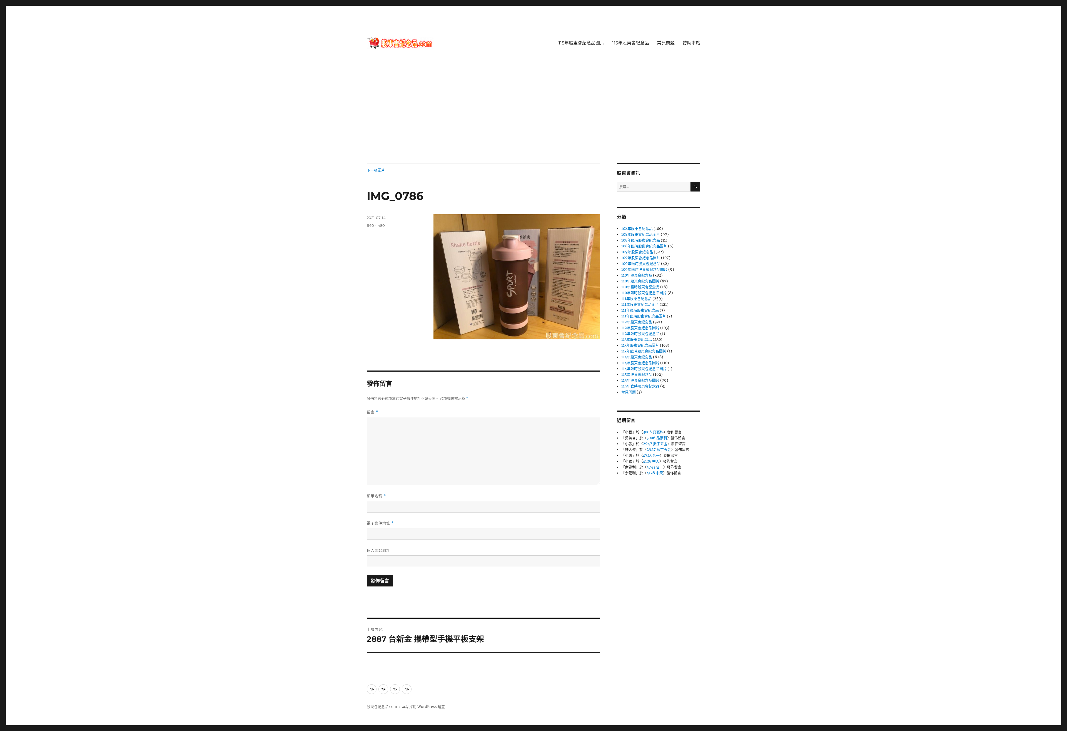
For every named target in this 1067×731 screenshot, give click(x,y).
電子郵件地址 (380, 523)
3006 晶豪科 (653, 432)
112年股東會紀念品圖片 (640, 327)
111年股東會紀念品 (636, 298)
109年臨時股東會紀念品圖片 (644, 269)
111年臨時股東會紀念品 (640, 310)
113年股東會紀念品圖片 (640, 345)
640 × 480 (376, 225)
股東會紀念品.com (382, 706)
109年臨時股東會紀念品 (640, 263)
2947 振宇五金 (655, 443)
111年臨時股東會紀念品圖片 (643, 316)
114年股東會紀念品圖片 (640, 362)
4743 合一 (651, 455)
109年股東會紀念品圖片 (640, 257)
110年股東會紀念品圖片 (640, 281)
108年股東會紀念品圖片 (640, 234)
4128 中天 (651, 461)
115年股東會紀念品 (630, 43)
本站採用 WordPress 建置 (423, 706)
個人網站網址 (378, 550)
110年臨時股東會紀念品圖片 (644, 292)
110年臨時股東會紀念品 (640, 287)
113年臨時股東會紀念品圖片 (643, 351)
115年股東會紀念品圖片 (581, 43)
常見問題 (666, 43)
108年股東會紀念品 (637, 228)
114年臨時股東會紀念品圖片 (644, 368)
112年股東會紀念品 (636, 322)
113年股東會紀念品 (636, 339)
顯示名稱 (376, 496)
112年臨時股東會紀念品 (640, 333)
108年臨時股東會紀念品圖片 (644, 246)
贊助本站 (691, 43)
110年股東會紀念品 (636, 275)
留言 (372, 412)
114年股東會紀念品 (636, 357)
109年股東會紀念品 (637, 252)
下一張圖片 (376, 170)
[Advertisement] (533, 122)
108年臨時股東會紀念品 (640, 240)
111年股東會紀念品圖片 (640, 304)
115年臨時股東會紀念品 (640, 386)
